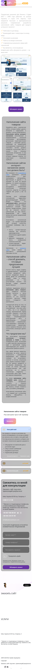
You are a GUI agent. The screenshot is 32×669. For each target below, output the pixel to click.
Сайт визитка (5, 607)
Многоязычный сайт (8, 615)
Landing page (5, 613)
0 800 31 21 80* (18, 2)
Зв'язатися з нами (25, 456)
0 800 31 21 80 (8, 500)
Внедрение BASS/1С (7, 630)
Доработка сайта (6, 623)
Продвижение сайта (8, 625)
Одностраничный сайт (8, 610)
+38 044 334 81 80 (9, 516)
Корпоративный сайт (8, 605)
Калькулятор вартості (12, 456)
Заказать (10, 421)
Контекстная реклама (8, 628)
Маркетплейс (5, 599)
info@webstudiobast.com (11, 520)
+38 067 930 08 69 (9, 513)
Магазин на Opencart (8, 602)
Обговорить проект (16, 109)
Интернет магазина (7, 597)
